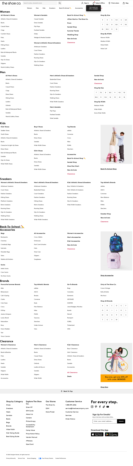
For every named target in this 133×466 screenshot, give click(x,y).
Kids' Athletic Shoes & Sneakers (79, 182)
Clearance (71, 42)
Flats (2, 37)
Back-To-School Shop (109, 169)
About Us (29, 414)
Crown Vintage (105, 288)
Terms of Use (21, 458)
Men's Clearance (40, 345)
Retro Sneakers (5, 205)
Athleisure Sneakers (40, 47)
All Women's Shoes (8, 15)
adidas (69, 130)
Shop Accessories (107, 275)
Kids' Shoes (5, 127)
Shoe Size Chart (73, 166)
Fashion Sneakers (39, 54)
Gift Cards (29, 411)
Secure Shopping (31, 458)
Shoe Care (37, 252)
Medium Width (105, 41)
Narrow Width (105, 37)
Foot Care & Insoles (40, 244)
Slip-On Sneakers (39, 61)
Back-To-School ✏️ (65, 8)
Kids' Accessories (73, 241)
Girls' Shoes (38, 151)
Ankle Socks (4, 268)
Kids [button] (44, 8)
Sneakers (9, 408)
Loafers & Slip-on (39, 367)
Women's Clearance (8, 345)
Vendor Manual (31, 437)
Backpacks (4, 237)
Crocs (69, 138)
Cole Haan (4, 303)
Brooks (36, 295)
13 (115, 97)
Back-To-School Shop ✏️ (76, 15)
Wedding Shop (72, 35)
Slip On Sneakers (72, 201)
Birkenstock (4, 292)
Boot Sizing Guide (12, 436)
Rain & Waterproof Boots (8, 52)
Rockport (70, 318)
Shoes (8, 405)
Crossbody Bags (6, 244)
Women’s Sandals (40, 15)
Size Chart (30, 444)
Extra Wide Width (100, 113)
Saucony (37, 318)
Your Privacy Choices (47, 458)
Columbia (70, 292)
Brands (8, 426)
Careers (29, 418)
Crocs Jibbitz (38, 237)
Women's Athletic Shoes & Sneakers (47, 43)
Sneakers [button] (52, 8)
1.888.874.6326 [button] (71, 405)
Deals (69, 376)
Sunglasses (37, 259)
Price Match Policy (33, 434)
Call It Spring (5, 295)
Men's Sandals (55, 107)
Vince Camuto (5, 336)
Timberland (70, 325)
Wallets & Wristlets (7, 259)
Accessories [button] (79, 8)
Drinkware (37, 241)
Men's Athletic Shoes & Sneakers (62, 76)
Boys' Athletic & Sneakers (75, 186)
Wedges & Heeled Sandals (42, 37)
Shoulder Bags (5, 252)
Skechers (70, 149)
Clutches (3, 241)
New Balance (105, 197)
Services (68, 415)
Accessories (71, 154)
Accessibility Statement (30, 426)
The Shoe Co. (50, 405)
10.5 (107, 29)
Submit (121, 421)
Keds (35, 303)
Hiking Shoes (5, 45)
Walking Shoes (38, 65)
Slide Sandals (54, 118)
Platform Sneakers (6, 201)
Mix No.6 (103, 295)
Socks (3, 265)
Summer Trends (73, 31)
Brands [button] (89, 8)
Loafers (3, 48)
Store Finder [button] (50, 412)
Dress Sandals (38, 23)
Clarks (3, 299)
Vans (35, 329)
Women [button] (29, 8)
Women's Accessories (75, 233)
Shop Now (104, 387)
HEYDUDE (70, 299)
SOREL (69, 321)
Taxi (2, 332)
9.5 (126, 24)
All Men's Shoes (11, 76)
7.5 (107, 24)
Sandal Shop (72, 27)
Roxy (2, 325)
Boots (2, 23)
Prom (69, 23)
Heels (2, 41)
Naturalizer (4, 321)
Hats (35, 248)
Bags (2, 233)
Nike (68, 141)
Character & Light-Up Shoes (9, 145)
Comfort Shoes (5, 34)
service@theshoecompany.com (77, 408)
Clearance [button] (98, 8)
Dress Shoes (9, 94)
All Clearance (72, 372)
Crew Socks (4, 272)
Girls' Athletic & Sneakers (75, 190)
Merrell (69, 314)
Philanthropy (31, 421)
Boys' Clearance (72, 348)
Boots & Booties (6, 352)
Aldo (2, 288)
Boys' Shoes (38, 127)
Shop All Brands (106, 301)
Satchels (3, 248)
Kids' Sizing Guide (12, 433)
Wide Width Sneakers (57, 102)
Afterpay (29, 441)
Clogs (2, 30)
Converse (70, 134)
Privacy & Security (11, 458)
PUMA (69, 145)
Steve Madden (5, 329)
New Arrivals (72, 39)
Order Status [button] (70, 419)
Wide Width (104, 45)
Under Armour (38, 325)
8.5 (117, 24)
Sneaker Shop (106, 214)
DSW (47, 408)
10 (102, 29)
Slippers (3, 63)
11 (111, 29)
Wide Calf (104, 48)
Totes (2, 255)
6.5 (126, 20)
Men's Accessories (74, 237)
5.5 (117, 20)
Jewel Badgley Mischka (74, 307)
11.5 (105, 97)
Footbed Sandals (39, 30)
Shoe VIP (29, 407)
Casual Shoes (5, 26)
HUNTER (70, 303)
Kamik (69, 310)
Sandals (3, 56)
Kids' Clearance (73, 345)
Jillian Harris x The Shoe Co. (77, 19)
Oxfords (8, 105)
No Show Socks (6, 276)
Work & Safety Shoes (7, 67)
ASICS (102, 190)
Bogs (68, 288)
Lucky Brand (5, 318)
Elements (70, 295)
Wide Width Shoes (6, 164)
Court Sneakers (39, 193)
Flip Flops (37, 26)
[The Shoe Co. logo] (11, 3)
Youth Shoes (5, 134)
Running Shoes (38, 58)
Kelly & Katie (105, 292)
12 (116, 29)
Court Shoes (38, 50)
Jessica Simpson (6, 314)
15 (124, 97)
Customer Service (72, 412)
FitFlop (3, 310)
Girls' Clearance (72, 352)
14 (119, 97)
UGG (68, 329)
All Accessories (39, 233)
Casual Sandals (39, 19)
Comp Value (30, 430)
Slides (36, 34)
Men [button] (37, 8)
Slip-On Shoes (5, 60)
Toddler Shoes (5, 130)
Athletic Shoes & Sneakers (9, 19)
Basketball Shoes (55, 79)
